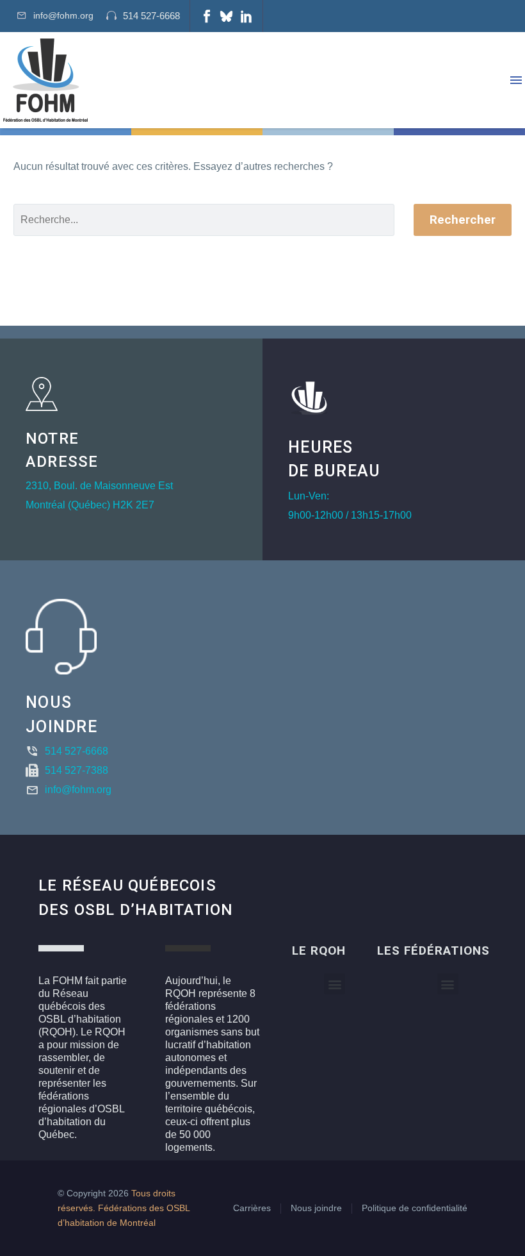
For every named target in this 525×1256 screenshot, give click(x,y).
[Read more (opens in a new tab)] (143, 16)
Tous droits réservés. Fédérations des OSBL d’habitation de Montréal (124, 1208)
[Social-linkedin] (246, 16)
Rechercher (463, 219)
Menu (516, 80)
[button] (334, 983)
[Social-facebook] (206, 16)
